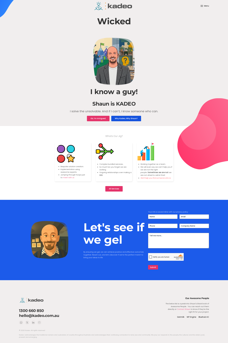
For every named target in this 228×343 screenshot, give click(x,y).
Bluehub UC (204, 317)
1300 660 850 (31, 310)
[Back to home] (114, 6)
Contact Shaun (183, 309)
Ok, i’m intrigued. (98, 118)
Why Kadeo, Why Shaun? (126, 118)
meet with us (68, 177)
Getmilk (180, 317)
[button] (205, 6)
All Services (114, 189)
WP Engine (191, 317)
